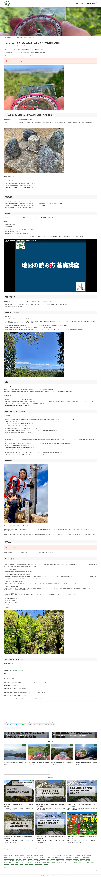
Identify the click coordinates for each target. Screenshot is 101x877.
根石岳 (26, 864)
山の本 (75, 862)
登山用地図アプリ (60, 859)
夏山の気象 (6, 859)
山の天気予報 (34, 857)
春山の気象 (82, 859)
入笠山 (24, 859)
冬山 (48, 859)
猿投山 (88, 857)
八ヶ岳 (21, 864)
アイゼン (18, 860)
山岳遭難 (38, 860)
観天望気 (84, 855)
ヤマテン (41, 857)
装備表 (52, 329)
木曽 (89, 860)
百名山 (53, 857)
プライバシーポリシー (64, 875)
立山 (8, 864)
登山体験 (20, 849)
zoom (63, 857)
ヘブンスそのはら (58, 855)
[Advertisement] (39, 711)
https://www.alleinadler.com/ (16, 670)
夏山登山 (65, 855)
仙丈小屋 (27, 862)
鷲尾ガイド (18, 728)
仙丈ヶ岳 (78, 857)
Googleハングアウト (18, 862)
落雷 (17, 859)
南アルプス (19, 857)
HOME (34, 875)
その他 (9, 849)
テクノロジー (68, 860)
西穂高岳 (43, 860)
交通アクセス (42, 849)
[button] (96, 2)
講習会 (25, 45)
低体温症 (84, 857)
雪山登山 (88, 859)
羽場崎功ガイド (82, 862)
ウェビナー (80, 860)
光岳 (74, 857)
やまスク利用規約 (56, 875)
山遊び (70, 862)
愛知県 (28, 857)
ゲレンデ (31, 864)
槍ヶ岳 (48, 862)
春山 (58, 860)
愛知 (24, 857)
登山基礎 (31, 849)
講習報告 (26, 849)
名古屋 (75, 855)
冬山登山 (11, 855)
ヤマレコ (49, 860)
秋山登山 (36, 855)
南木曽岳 (6, 862)
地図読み (7, 728)
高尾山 (12, 728)
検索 (49, 773)
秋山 (45, 857)
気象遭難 (58, 857)
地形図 (10, 862)
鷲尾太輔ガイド (59, 862)
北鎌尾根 (44, 862)
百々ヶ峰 (89, 855)
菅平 (5, 864)
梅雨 (79, 855)
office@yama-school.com (32, 552)
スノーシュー (42, 859)
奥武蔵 (53, 862)
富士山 (66, 862)
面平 (92, 862)
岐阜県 (62, 860)
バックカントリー (48, 855)
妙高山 (12, 864)
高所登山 (75, 860)
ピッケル (12, 860)
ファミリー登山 (50, 849)
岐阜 (86, 860)
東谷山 (29, 860)
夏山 (49, 857)
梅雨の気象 (68, 857)
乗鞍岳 (41, 855)
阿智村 (36, 864)
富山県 (16, 864)
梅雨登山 (53, 859)
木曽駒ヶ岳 (75, 859)
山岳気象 (6, 855)
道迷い (54, 860)
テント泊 (12, 859)
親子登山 (46, 864)
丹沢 (20, 859)
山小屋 (36, 849)
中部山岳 (36, 859)
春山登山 (22, 855)
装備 (88, 862)
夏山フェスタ (12, 857)
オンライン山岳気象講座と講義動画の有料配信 (44, 875)
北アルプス (23, 860)
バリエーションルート (35, 862)
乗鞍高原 (6, 857)
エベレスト (6, 860)
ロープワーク (69, 859)
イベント (15, 849)
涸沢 (33, 860)
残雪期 (40, 864)
